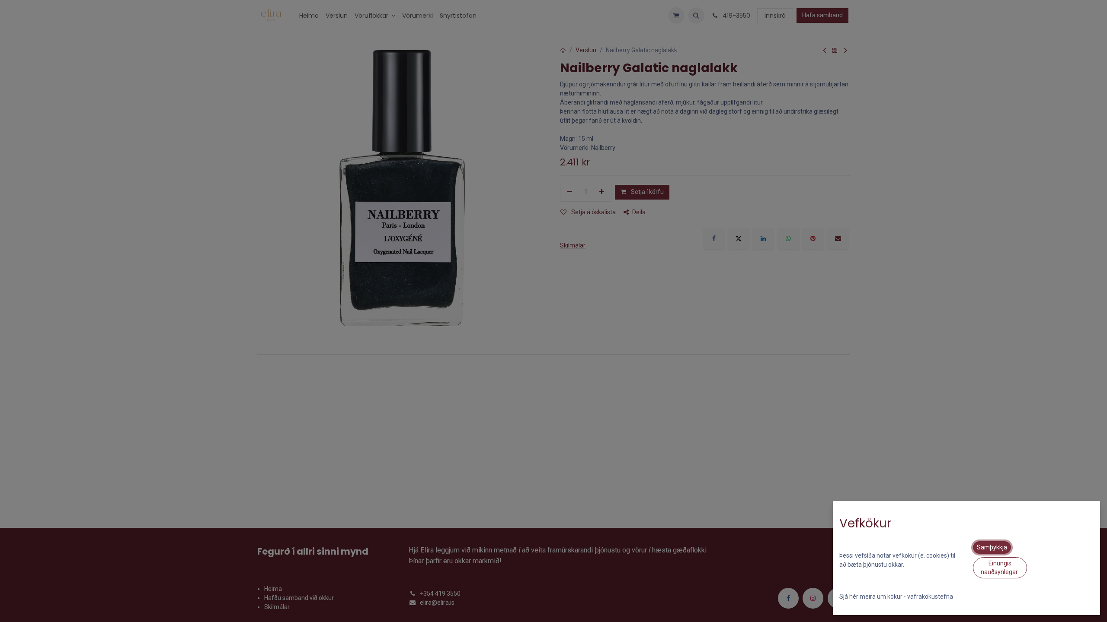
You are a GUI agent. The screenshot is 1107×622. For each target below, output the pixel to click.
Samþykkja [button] (992, 547)
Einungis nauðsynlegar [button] (1000, 567)
